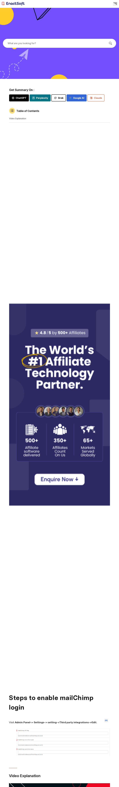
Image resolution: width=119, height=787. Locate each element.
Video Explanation (17, 118)
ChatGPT (21, 97)
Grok (60, 97)
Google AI (78, 97)
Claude (98, 97)
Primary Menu (105, 5)
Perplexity (42, 97)
